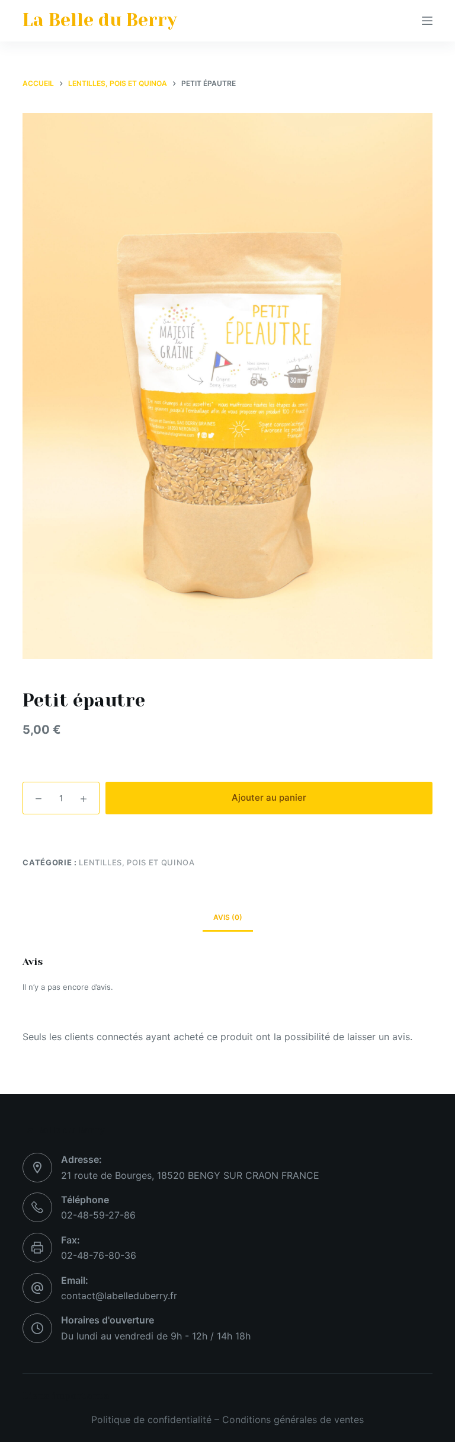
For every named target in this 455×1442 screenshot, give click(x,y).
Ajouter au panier (269, 797)
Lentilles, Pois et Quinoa (136, 862)
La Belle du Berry (100, 20)
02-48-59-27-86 (98, 1215)
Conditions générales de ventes (293, 1419)
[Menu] (427, 20)
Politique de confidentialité (151, 1419)
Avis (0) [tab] (227, 917)
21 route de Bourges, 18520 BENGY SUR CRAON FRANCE (190, 1175)
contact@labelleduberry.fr (119, 1296)
